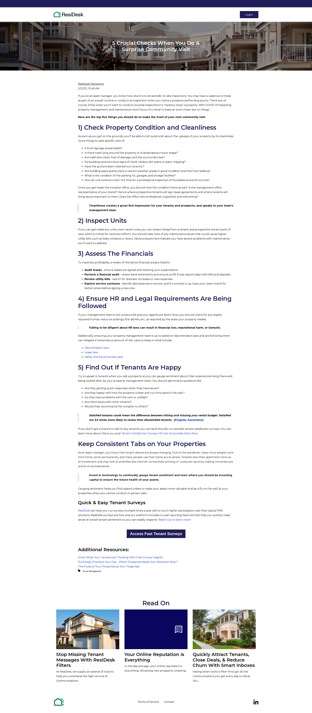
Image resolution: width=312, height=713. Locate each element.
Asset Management (92, 571)
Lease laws (91, 352)
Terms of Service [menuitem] (148, 701)
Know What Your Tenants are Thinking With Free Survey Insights (120, 557)
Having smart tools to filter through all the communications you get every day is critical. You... (224, 667)
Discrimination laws (96, 347)
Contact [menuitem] (169, 701)
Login (249, 14)
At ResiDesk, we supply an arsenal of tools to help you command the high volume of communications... (85, 667)
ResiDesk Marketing (91, 83)
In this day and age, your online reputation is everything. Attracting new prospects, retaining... (155, 662)
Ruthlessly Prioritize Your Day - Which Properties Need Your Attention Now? (128, 562)
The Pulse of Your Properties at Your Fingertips (108, 566)
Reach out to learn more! (174, 519)
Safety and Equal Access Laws (103, 356)
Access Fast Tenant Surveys (156, 534)
